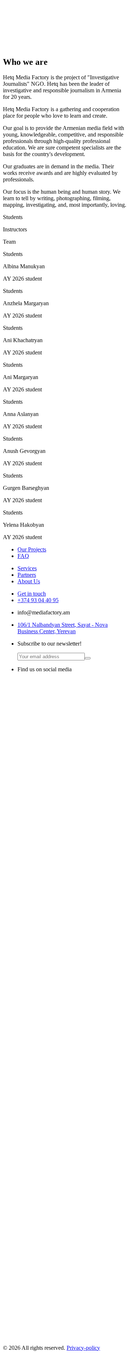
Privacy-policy (83, 1348)
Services (27, 568)
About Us (28, 581)
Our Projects (31, 549)
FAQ (23, 556)
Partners (26, 575)
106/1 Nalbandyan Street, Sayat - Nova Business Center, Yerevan (62, 628)
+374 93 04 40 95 (38, 600)
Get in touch (31, 594)
